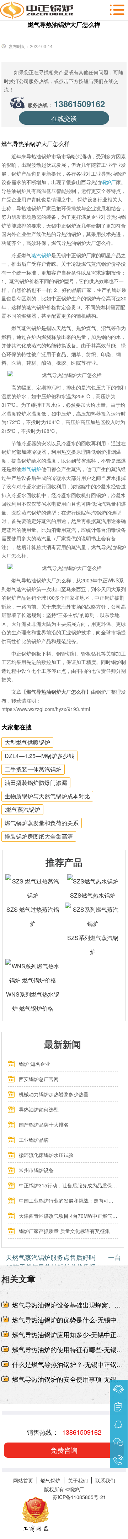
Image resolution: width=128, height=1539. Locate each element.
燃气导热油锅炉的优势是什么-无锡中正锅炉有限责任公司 (69, 1319)
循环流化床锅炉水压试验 (46, 1154)
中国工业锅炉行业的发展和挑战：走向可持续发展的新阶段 (68, 1200)
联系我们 (105, 1480)
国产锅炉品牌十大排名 (44, 1124)
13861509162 (79, 104)
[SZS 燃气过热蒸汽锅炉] (32, 881)
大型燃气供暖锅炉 (27, 742)
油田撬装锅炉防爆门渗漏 (36, 783)
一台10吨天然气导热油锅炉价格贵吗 (63, 1261)
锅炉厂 (108, 182)
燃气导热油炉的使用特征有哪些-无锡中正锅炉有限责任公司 (69, 1349)
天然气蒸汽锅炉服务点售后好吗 (50, 1257)
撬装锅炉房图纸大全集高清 (39, 836)
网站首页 (23, 1480)
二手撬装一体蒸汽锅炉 (33, 769)
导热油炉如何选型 (39, 1109)
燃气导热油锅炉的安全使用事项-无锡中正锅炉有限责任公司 (69, 1379)
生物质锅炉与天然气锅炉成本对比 (47, 796)
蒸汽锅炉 (41, 255)
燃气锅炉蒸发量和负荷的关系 (42, 823)
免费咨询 (64, 1450)
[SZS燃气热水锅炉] (92, 881)
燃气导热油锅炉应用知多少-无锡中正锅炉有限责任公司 (69, 1334)
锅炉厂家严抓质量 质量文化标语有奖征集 (64, 1230)
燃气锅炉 (31, 468)
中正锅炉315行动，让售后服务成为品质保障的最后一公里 (68, 1185)
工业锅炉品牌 (34, 1139)
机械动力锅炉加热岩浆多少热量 (54, 1094)
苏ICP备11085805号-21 (79, 1496)
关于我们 (78, 1480)
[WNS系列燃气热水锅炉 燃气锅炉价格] (32, 966)
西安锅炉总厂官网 (39, 1078)
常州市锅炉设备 (36, 1170)
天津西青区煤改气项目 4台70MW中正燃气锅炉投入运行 (68, 1215)
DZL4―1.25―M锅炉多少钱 (39, 756)
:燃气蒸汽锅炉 (22, 809)
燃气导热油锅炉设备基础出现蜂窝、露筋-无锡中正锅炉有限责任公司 (69, 1304)
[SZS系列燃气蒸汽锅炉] (92, 909)
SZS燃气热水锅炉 (93, 895)
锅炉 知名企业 (34, 1063)
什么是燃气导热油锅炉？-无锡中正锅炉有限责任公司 (69, 1364)
